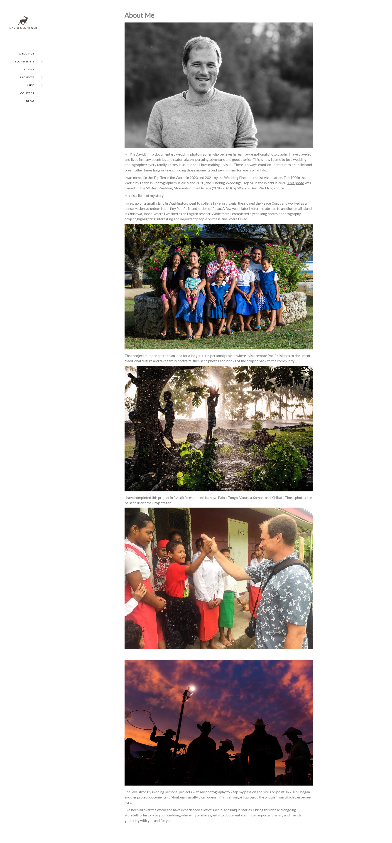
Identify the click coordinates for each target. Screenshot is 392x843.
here (128, 802)
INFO (30, 85)
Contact (27, 93)
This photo (295, 183)
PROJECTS (27, 77)
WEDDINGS (26, 53)
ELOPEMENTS (24, 61)
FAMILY (29, 69)
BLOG (30, 101)
